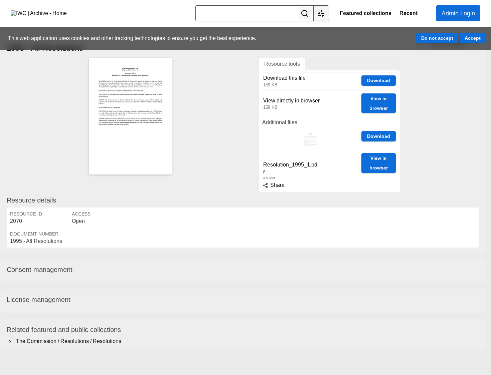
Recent (408, 13)
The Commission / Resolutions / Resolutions (67, 341)
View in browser (378, 103)
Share (277, 185)
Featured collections (365, 13)
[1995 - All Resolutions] (130, 116)
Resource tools (282, 64)
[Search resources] (305, 13)
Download (378, 80)
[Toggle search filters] (321, 13)
